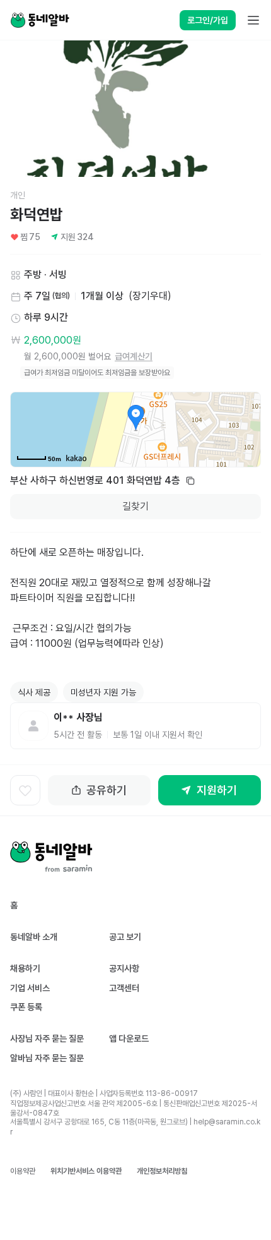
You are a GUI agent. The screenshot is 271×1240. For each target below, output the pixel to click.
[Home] (39, 20)
